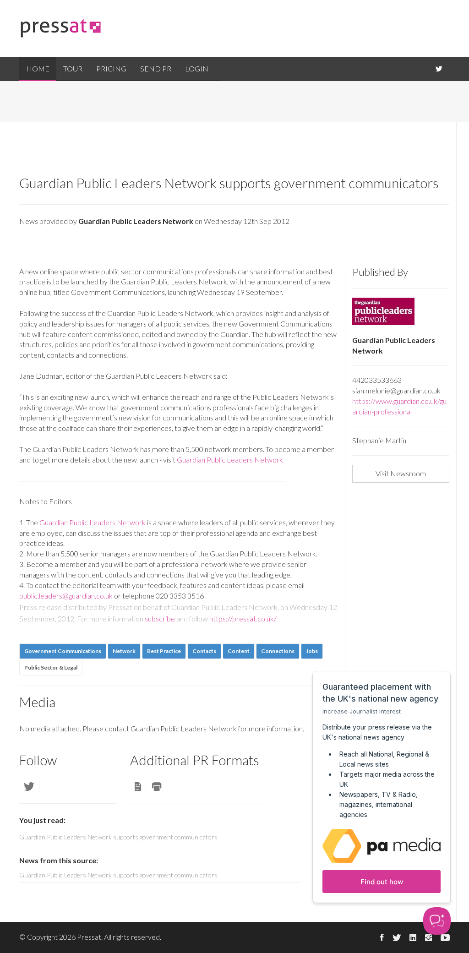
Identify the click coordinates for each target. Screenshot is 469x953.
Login (196, 68)
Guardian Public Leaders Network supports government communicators (118, 875)
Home (37, 68)
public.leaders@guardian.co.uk (66, 595)
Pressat (89, 936)
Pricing (111, 68)
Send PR (155, 68)
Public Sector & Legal (50, 667)
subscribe (160, 618)
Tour (72, 68)
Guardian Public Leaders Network (230, 459)
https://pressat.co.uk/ (243, 618)
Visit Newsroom (401, 473)
